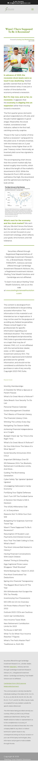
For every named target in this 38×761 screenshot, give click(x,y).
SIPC (15, 667)
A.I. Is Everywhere (11, 510)
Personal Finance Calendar (15, 407)
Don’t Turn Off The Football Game (18, 496)
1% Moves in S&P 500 (13, 630)
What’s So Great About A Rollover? (19, 443)
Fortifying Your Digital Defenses (17, 493)
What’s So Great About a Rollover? (18, 397)
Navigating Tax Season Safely (16, 426)
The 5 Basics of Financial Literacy (18, 414)
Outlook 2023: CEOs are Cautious (18, 612)
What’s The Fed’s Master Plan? (17, 640)
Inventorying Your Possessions (17, 598)
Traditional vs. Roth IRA (14, 644)
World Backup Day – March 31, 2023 (19, 571)
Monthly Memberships (13, 386)
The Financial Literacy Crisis (15, 418)
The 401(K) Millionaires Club (15, 507)
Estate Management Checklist (17, 411)
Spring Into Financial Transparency (18, 581)
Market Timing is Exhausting (16, 560)
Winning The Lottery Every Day (17, 422)
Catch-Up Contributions (14, 616)
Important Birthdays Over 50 (16, 460)
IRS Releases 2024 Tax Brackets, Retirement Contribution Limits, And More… (18, 466)
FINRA (12, 667)
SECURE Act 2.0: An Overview (16, 602)
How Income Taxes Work (14, 620)
